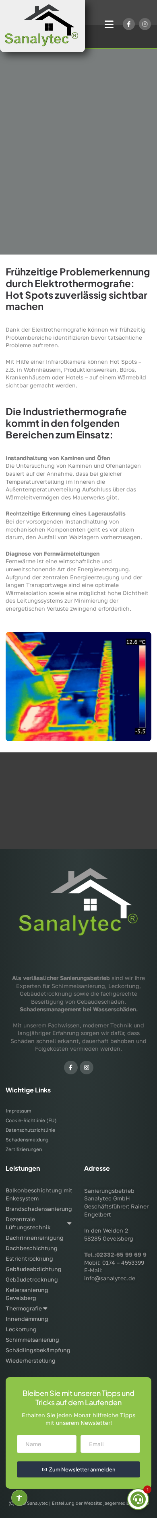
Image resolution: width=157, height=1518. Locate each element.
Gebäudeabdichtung (34, 1268)
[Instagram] (145, 24)
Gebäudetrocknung (32, 1279)
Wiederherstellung (31, 1360)
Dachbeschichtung (32, 1248)
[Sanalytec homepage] (42, 26)
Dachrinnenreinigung (35, 1237)
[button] (109, 24)
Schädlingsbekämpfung (38, 1350)
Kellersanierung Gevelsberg (27, 1293)
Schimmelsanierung (32, 1339)
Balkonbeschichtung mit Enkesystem (39, 1194)
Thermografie (24, 1308)
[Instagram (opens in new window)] (86, 1067)
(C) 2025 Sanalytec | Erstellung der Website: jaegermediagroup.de (78, 1503)
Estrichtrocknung (29, 1258)
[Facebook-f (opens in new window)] (71, 1067)
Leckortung (21, 1329)
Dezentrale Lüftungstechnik (28, 1223)
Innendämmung (27, 1318)
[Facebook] (129, 24)
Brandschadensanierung (39, 1208)
